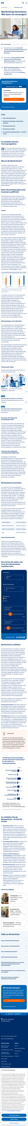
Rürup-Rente (4, 1061)
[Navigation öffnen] (26, 3)
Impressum (18, 1110)
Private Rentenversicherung (7, 1056)
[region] (14, 1097)
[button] (14, 99)
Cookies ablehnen (14, 1119)
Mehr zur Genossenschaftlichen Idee (9, 1036)
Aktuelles (17, 1056)
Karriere (16, 1053)
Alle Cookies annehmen (14, 1115)
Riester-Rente (4, 1058)
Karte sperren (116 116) (20, 1048)
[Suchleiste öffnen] (23, 3)
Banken (16, 1045)
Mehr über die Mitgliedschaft (7, 1038)
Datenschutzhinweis (11, 1110)
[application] (14, 784)
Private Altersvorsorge (6, 1064)
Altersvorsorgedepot (5, 1066)
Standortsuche (18, 1051)
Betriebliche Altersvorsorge (7, 1049)
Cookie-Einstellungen (14, 1123)
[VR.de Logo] (7, 3)
